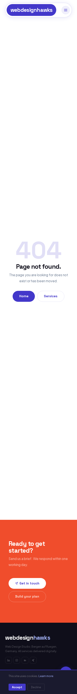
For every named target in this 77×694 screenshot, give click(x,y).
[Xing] (33, 660)
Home (23, 296)
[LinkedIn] (8, 660)
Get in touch (29, 583)
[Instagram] (16, 660)
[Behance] (25, 660)
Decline (36, 687)
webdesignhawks (31, 10)
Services (51, 296)
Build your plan (27, 596)
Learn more (45, 676)
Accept (17, 687)
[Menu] (65, 10)
